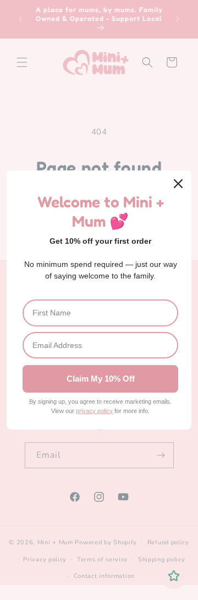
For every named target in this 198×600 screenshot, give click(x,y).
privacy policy (94, 411)
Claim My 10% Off (101, 378)
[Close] (178, 183)
